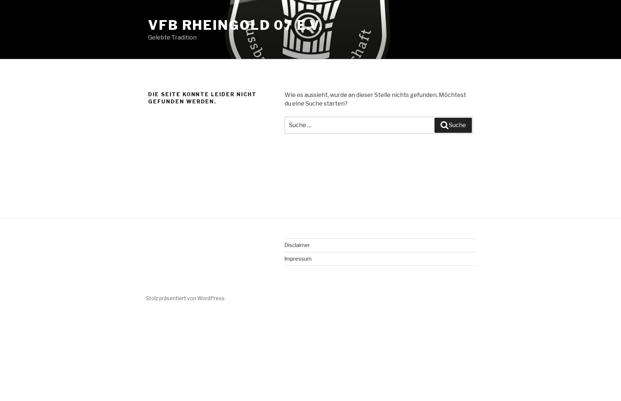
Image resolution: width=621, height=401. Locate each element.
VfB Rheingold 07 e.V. (235, 25)
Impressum (298, 259)
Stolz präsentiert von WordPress (185, 298)
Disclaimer (297, 245)
